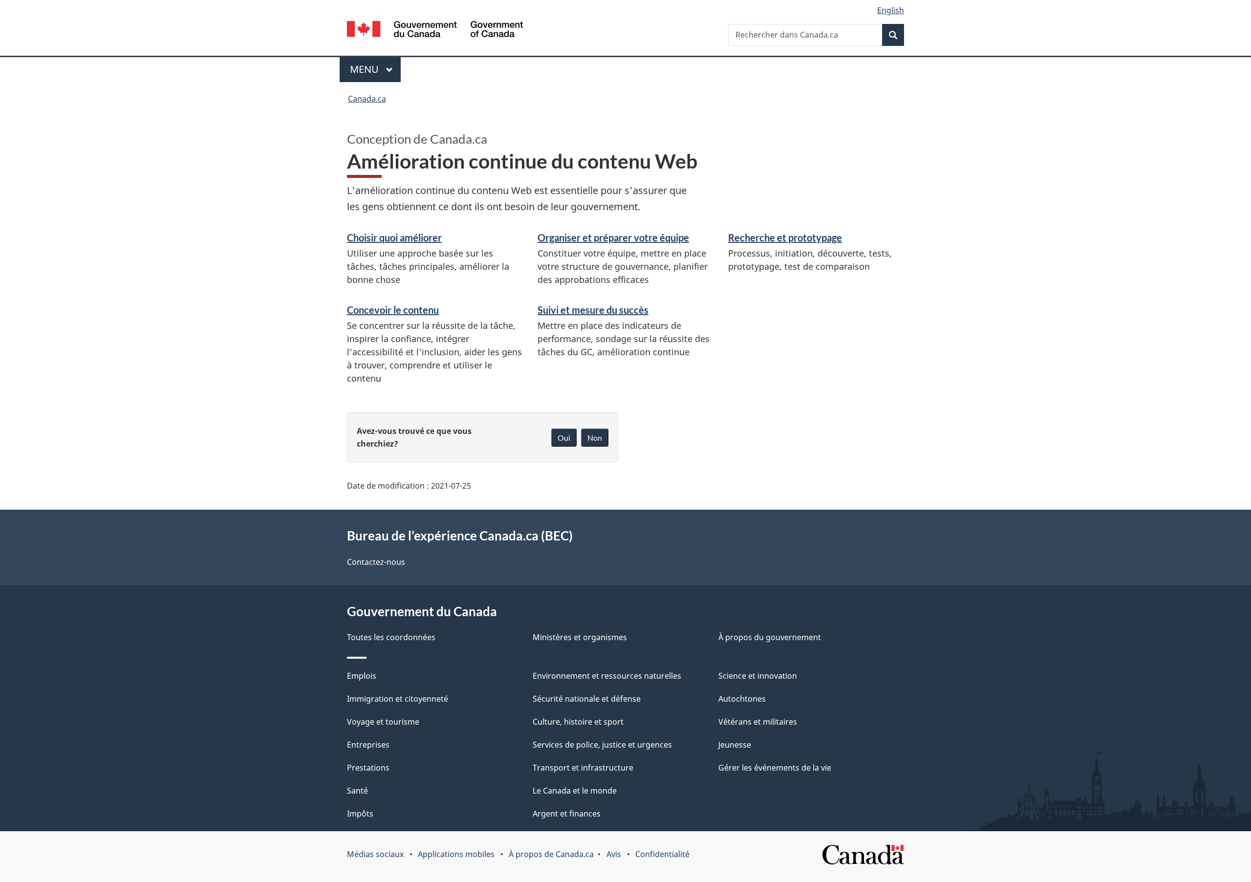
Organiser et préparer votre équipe (613, 237)
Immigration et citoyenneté (397, 698)
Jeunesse (734, 744)
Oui (564, 437)
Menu (375, 69)
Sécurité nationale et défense (587, 698)
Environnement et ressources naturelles (607, 675)
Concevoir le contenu (393, 310)
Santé (357, 790)
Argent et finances (567, 813)
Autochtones (742, 698)
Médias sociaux (375, 854)
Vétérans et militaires (757, 721)
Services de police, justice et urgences (602, 744)
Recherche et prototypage (785, 237)
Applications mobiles (456, 854)
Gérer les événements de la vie (774, 767)
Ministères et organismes (580, 637)
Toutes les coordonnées (391, 637)
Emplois (361, 675)
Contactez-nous (376, 562)
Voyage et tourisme (383, 721)
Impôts (360, 813)
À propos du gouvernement (769, 637)
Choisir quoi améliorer (394, 237)
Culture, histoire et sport (578, 721)
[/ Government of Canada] (435, 30)
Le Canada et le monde (575, 790)
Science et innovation (757, 675)
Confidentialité (662, 854)
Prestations (368, 767)
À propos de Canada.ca (551, 854)
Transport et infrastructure (583, 767)
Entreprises (368, 744)
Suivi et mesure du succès (593, 310)
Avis (613, 854)
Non (594, 437)
